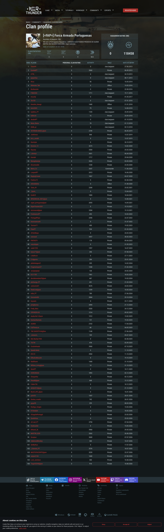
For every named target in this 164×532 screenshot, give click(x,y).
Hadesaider (34, 426)
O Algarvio (34, 259)
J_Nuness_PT (35, 449)
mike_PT (33, 293)
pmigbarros (34, 305)
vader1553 (34, 248)
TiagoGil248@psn (37, 464)
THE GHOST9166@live (38, 331)
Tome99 (33, 67)
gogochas (34, 78)
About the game (30, 488)
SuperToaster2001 (37, 206)
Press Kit (48, 498)
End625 (33, 195)
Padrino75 (34, 180)
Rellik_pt (33, 127)
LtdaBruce (34, 256)
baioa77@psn (35, 252)
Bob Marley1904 (36, 339)
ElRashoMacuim (36, 358)
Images (99, 490)
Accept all (126, 524)
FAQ (27, 496)
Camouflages (82, 490)
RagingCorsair (35, 176)
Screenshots (49, 492)
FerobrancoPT (35, 214)
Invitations (29, 502)
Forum (99, 494)
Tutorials (69, 10)
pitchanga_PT (35, 282)
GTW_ (33, 74)
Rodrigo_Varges (36, 407)
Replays (99, 502)
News (27, 490)
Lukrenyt (34, 154)
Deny (103, 524)
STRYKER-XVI (35, 312)
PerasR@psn (35, 380)
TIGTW (33, 343)
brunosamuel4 (35, 222)
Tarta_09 (34, 188)
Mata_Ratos (35, 123)
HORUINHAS (35, 373)
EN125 (33, 354)
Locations (81, 494)
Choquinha (34, 377)
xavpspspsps (35, 271)
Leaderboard (100, 500)
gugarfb (33, 403)
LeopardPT (34, 172)
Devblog (28, 492)
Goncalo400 (35, 297)
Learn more (22, 528)
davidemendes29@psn (38, 278)
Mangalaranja (35, 161)
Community (94, 10)
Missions (81, 492)
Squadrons (119, 492)
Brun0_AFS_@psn (37, 392)
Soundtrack (49, 496)
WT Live (99, 488)
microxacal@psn (36, 210)
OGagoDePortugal (37, 415)
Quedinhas (34, 418)
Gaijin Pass (29, 507)
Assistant (28, 505)
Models (81, 496)
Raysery (33, 150)
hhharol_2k (34, 430)
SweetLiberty (35, 350)
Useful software (30, 509)
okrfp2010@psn (36, 388)
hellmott (33, 116)
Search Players (101, 498)
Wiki (98, 496)
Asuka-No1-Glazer (37, 316)
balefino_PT (35, 112)
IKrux (32, 82)
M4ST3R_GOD (35, 433)
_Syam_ (33, 191)
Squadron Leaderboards (122, 490)
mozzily (33, 97)
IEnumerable (35, 165)
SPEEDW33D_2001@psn (39, 199)
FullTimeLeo (35, 328)
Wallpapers (49, 494)
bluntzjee (34, 142)
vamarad (34, 237)
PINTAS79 (34, 241)
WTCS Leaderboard (121, 494)
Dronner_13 (34, 146)
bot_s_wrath (35, 138)
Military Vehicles (30, 494)
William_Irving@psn (37, 365)
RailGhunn (34, 362)
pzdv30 (33, 396)
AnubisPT (34, 119)
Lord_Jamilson (36, 460)
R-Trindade (34, 411)
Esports (107, 10)
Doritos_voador (36, 399)
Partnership (49, 488)
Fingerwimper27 (36, 267)
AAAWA (33, 324)
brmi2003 (34, 108)
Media (57, 10)
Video (47, 490)
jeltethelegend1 (36, 263)
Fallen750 (34, 384)
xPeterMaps (35, 233)
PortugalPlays (35, 218)
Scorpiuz (34, 437)
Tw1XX (33, 101)
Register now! (130, 10)
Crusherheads (35, 346)
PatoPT (33, 229)
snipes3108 (35, 456)
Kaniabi (33, 157)
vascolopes (34, 244)
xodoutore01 (35, 286)
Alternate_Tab (35, 85)
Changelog (29, 500)
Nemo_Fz (34, 169)
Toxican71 (34, 225)
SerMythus (34, 445)
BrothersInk (34, 89)
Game (47, 10)
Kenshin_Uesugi (36, 104)
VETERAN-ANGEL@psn (38, 131)
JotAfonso (34, 135)
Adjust (149, 524)
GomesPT (34, 70)
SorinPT (33, 369)
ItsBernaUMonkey (37, 441)
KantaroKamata (36, 320)
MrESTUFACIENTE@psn (39, 452)
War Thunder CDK (83, 488)
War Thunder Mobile (31, 498)
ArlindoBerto (35, 184)
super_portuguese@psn (38, 203)
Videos (99, 492)
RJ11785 (34, 275)
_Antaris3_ (34, 335)
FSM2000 (34, 93)
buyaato (33, 301)
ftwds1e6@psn (36, 290)
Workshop (80, 10)
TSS (117, 488)
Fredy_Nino (34, 309)
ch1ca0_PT (34, 422)
